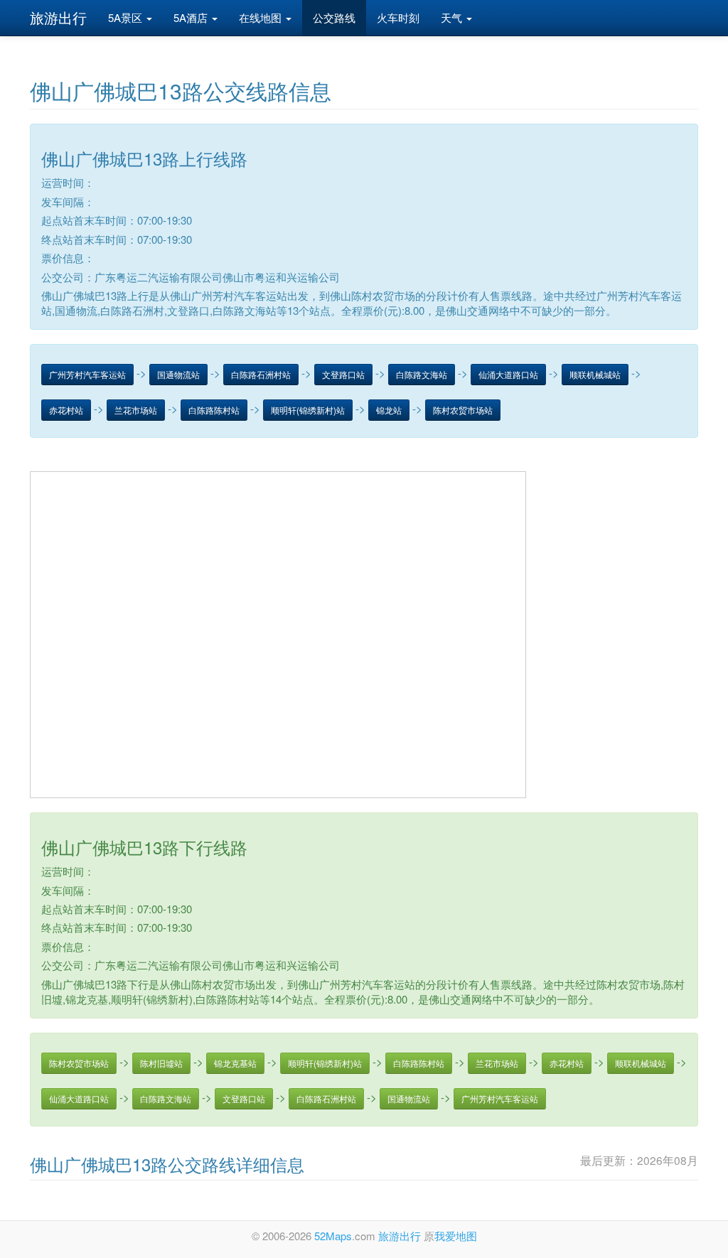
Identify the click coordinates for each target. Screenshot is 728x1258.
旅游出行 (58, 17)
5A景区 (126, 17)
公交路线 (334, 17)
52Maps (333, 1235)
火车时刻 (398, 17)
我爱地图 (455, 1235)
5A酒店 (191, 17)
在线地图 (261, 17)
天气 (453, 17)
